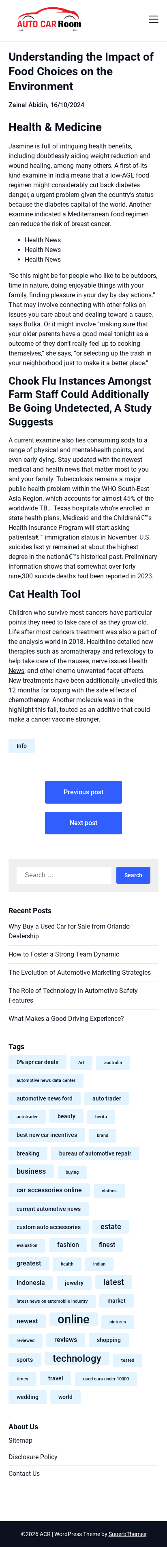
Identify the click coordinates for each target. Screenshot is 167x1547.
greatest (29, 1263)
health (67, 1264)
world (65, 1397)
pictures (117, 1322)
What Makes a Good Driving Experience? (66, 1018)
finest (107, 1245)
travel (55, 1378)
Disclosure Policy (33, 1457)
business (31, 1171)
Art (81, 1062)
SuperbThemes (127, 1534)
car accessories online (49, 1190)
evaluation (27, 1245)
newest (27, 1321)
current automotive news (49, 1209)
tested (127, 1360)
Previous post (83, 792)
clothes (109, 1191)
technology (77, 1358)
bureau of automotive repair (95, 1153)
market (116, 1300)
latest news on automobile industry (52, 1301)
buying (72, 1172)
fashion (68, 1245)
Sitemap (20, 1440)
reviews (65, 1340)
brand (102, 1135)
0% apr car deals (37, 1062)
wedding (28, 1397)
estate (111, 1226)
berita (101, 1117)
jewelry (74, 1283)
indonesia (31, 1283)
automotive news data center (46, 1080)
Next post (83, 823)
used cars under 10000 (106, 1379)
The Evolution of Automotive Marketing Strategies (80, 972)
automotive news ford (45, 1098)
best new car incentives (47, 1135)
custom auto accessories (49, 1227)
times (22, 1379)
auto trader (106, 1098)
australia (113, 1062)
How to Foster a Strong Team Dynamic (64, 954)
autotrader (27, 1117)
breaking (28, 1153)
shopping (109, 1340)
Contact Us (24, 1473)
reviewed (25, 1340)
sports (25, 1360)
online (74, 1319)
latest (113, 1282)
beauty (66, 1116)
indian (99, 1264)
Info (22, 746)
